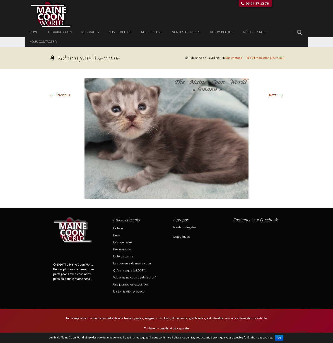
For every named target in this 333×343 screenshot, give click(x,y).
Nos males (90, 32)
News (117, 235)
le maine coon (60, 32)
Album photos (222, 32)
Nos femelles (120, 32)
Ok (279, 337)
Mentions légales (184, 227)
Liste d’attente (123, 256)
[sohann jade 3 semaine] (166, 138)
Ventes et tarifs (186, 32)
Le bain (118, 228)
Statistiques (181, 237)
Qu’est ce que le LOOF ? (129, 270)
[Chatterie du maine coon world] (166, 13)
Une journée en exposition (131, 284)
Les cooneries (123, 242)
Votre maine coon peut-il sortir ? (135, 277)
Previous (59, 95)
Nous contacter (43, 41)
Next (276, 95)
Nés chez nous (255, 32)
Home (33, 32)
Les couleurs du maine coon (132, 263)
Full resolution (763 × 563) (267, 58)
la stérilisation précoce (129, 291)
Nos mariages (122, 249)
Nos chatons (151, 32)
